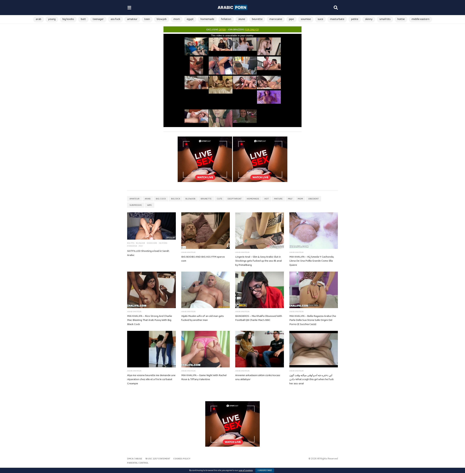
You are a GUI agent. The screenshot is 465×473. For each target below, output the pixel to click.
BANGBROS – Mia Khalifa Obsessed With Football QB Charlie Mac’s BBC (258, 318)
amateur (132, 19)
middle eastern (420, 19)
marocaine (275, 19)
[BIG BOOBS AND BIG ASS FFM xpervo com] (205, 230)
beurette (257, 19)
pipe (291, 19)
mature (278, 199)
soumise (306, 19)
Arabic (232, 7)
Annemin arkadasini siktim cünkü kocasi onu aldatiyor (257, 377)
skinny (369, 19)
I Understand (265, 470)
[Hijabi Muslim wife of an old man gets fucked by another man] (205, 290)
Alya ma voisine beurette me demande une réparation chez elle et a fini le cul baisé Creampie (151, 379)
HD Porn (163, 243)
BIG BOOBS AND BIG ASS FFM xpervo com (203, 259)
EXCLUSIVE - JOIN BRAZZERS (233, 30)
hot (266, 199)
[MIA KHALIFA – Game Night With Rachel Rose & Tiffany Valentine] (205, 349)
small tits (385, 19)
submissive (136, 205)
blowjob (162, 19)
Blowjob (140, 243)
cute (219, 199)
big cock (161, 199)
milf (290, 199)
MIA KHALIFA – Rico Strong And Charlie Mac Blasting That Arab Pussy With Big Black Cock (149, 320)
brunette (206, 199)
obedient (313, 199)
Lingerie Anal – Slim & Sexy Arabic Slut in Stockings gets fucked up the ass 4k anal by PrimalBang (258, 261)
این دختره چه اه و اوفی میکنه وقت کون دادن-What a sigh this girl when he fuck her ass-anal (311, 379)
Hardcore (152, 243)
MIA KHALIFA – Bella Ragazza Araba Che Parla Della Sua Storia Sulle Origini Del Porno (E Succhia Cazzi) (312, 320)
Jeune (241, 19)
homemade (207, 19)
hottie (401, 19)
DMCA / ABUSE (134, 459)
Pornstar (132, 246)
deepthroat (235, 199)
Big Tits (130, 243)
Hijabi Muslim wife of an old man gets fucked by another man (202, 318)
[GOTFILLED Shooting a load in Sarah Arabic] (151, 226)
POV (141, 246)
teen (147, 19)
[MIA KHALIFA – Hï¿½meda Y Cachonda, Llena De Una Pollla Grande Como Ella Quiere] (313, 230)
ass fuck (115, 19)
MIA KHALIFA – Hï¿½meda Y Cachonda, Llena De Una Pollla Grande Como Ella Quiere (311, 261)
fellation (226, 19)
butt (83, 19)
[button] (129, 7)
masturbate (337, 19)
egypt (190, 19)
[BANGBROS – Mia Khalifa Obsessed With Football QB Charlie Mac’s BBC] (259, 290)
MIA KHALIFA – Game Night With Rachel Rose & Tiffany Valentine (204, 377)
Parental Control (137, 463)
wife (149, 205)
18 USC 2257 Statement (157, 459)
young (52, 19)
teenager (98, 19)
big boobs (68, 19)
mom (176, 19)
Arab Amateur (188, 252)
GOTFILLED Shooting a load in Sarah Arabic (148, 253)
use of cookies (246, 470)
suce (320, 19)
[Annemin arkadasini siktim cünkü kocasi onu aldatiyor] (259, 349)
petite (354, 19)
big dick (175, 199)
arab (38, 19)
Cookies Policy (181, 459)
